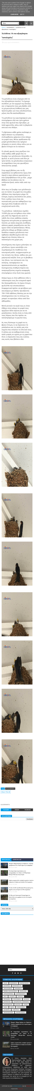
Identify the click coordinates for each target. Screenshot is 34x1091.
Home (3, 27)
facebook (28, 810)
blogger (6, 810)
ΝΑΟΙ (5, 983)
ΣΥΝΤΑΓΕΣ (7, 1002)
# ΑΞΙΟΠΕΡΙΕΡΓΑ (10, 788)
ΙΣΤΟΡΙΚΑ (7, 986)
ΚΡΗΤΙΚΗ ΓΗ (17, 986)
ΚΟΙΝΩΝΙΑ (13, 983)
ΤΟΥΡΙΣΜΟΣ (17, 999)
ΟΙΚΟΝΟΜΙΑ (21, 1007)
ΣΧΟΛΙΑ (20, 996)
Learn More (14, 14)
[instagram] (21, 973)
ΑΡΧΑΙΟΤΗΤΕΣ (8, 994)
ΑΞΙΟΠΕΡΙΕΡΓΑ (10, 27)
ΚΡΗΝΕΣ (26, 999)
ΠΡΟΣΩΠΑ (7, 999)
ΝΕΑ (5, 996)
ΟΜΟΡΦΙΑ (16, 1010)
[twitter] (15, 973)
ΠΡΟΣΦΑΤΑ (6, 859)
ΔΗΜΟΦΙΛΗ (17, 859)
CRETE (12, 1007)
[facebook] (12, 973)
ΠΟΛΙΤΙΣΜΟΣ (8, 988)
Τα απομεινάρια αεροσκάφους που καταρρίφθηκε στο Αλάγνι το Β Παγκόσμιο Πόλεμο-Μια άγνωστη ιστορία (19, 872)
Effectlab (28, 1086)
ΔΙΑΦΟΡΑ (7, 1010)
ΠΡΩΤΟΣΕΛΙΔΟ (8, 1012)
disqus (17, 810)
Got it (22, 14)
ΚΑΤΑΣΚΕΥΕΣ (8, 1004)
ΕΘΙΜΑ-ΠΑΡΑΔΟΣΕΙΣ (10, 991)
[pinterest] (18, 973)
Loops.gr (20, 1089)
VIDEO (5, 1007)
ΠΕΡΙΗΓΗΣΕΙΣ (24, 983)
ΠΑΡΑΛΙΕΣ (23, 991)
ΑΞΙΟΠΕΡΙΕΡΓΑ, (15, 42)
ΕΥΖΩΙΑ (12, 996)
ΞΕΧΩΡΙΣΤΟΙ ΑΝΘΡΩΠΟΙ (21, 1002)
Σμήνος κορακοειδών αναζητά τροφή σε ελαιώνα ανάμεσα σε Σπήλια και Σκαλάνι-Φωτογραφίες (21, 1044)
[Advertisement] (17, 839)
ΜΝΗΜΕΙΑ (18, 988)
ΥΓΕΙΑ (26, 1004)
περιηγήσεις (20, 1012)
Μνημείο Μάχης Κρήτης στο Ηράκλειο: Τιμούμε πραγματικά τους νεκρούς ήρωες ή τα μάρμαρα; (21, 1024)
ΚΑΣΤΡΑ (18, 1004)
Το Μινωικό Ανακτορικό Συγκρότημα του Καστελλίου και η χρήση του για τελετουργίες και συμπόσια (20, 897)
